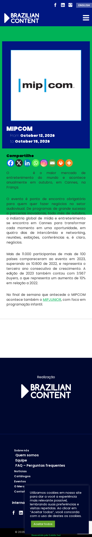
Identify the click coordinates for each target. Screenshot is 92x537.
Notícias (20, 471)
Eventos (20, 481)
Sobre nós (21, 450)
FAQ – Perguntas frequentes (40, 465)
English (84, 5)
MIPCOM (21, 172)
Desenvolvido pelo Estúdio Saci (46, 535)
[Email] (52, 163)
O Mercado (22, 486)
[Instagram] (44, 163)
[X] (19, 163)
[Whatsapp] (35, 163)
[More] (69, 163)
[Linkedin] (27, 163)
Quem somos (27, 455)
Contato (20, 491)
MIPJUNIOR (52, 299)
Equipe (21, 460)
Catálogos (22, 476)
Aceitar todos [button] (43, 524)
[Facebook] (10, 163)
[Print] (60, 163)
